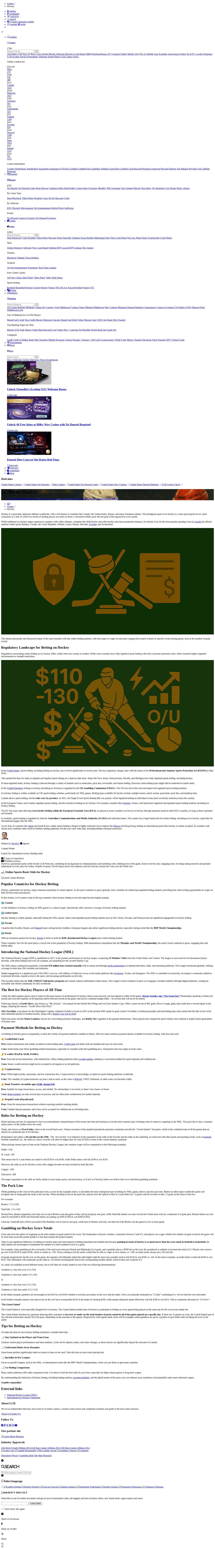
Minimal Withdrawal (94, 307)
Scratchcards (153, 238)
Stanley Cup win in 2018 (64, 1014)
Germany (126, 803)
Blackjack (16, 198)
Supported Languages (49, 169)
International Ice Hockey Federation (23, 1397)
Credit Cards (13, 340)
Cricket (36, 287)
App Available (160, 54)
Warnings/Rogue (101, 54)
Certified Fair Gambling (89, 169)
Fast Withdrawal (62, 307)
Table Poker (57, 277)
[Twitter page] (7, 1425)
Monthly (102, 188)
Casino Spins (82, 188)
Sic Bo (51, 198)
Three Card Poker (118, 238)
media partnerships (116, 965)
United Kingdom (15, 788)
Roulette (38, 198)
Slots (9, 198)
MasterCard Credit (15, 320)
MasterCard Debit (69, 320)
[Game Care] (8, 1450)
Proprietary (33, 268)
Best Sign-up (42, 188)
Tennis (86, 287)
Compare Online (119, 54)
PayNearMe (84, 330)
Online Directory (15, 248)
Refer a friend (183, 188)
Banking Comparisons (145, 307)
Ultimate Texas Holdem (83, 238)
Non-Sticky (146, 188)
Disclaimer (6, 1455)
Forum (13, 290)
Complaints (14, 470)
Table (48, 277)
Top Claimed (127, 188)
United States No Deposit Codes (83, 484)
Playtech (16, 208)
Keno (144, 238)
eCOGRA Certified (68, 169)
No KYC (190, 54)
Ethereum (47, 320)
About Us (5, 1414)
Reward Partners (168, 169)
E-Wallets (23, 340)
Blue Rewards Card (47, 330)
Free (13, 277)
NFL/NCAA (61, 287)
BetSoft (54, 208)
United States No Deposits (37, 484)
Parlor (30, 277)
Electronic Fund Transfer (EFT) (157, 340)
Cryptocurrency (107, 340)
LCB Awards (13, 56)
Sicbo (60, 238)
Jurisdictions (32, 169)
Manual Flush (198, 307)
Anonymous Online (177, 54)
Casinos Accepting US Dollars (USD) (173, 307)
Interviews (35, 360)
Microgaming (27, 208)
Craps (45, 198)
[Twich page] (10, 1425)
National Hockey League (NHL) (22, 1395)
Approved (155, 169)
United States (13, 770)
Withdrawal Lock (15, 310)
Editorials (17, 360)
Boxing (29, 287)
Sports (51, 56)
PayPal (94, 330)
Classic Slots (21, 277)
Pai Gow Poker (134, 238)
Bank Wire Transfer (116, 320)
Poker (57, 56)
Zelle (22, 330)
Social (23, 56)
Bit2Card (102, 330)
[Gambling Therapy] (67, 1450)
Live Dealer (43, 54)
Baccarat (59, 198)
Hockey (44, 287)
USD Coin (102, 320)
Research (47, 1455)
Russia (40, 938)
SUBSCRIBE (35, 1503)
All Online (14, 54)
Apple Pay (111, 330)
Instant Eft (48, 1084)
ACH (16, 330)
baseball (207, 1137)
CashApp (74, 330)
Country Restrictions (16, 169)
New (26, 54)
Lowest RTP (67, 248)
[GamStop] (82, 1450)
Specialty (67, 238)
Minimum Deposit (126, 307)
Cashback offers (56, 188)
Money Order (31, 330)
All (8, 268)
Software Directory (65, 54)
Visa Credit (30, 320)
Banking (13, 293)
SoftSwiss (69, 208)
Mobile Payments (56, 340)
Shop (11, 473)
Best (34, 54)
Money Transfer (134, 340)
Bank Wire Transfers (38, 340)
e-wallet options (85, 1059)
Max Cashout (111, 307)
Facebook (118, 973)
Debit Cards (120, 340)
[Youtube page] (16, 1425)
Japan (30, 826)
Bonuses (13, 174)
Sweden (93, 524)
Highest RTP (55, 248)
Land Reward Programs (139, 169)
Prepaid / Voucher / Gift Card (86, 340)
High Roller (69, 188)
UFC (92, 287)
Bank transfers (14, 1094)
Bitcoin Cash (90, 320)
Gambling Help (26, 1455)
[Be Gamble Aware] (47, 1450)
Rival (61, 208)
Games (12, 221)
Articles (25, 360)
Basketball (20, 287)
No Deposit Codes (26, 188)
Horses (51, 287)
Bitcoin (52, 54)
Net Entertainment (42, 208)
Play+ (66, 330)
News (12, 345)
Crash (66, 198)
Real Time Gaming (47, 268)
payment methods (81, 1377)
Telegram (43, 56)
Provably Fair (195, 169)
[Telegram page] (2, 1425)
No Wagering (158, 188)
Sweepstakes (32, 56)
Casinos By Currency (45, 307)
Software (27, 248)
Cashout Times (78, 307)
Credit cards (69, 1044)
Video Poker (27, 198)
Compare (78, 248)
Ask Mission (182, 169)
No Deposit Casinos (16, 218)
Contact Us (15, 1414)
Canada (197, 521)
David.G (15, 843)
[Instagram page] (13, 1425)
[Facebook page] (5, 1425)
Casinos (13, 37)
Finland (38, 928)
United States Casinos (11, 484)
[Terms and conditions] (26, 1450)
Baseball (11, 287)
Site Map (38, 1455)
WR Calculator (113, 188)
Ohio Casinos (58, 484)
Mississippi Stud (102, 238)
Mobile (133, 54)
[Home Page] (9, 504)
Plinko (169, 238)
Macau (117, 826)
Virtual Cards (178, 340)
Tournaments (16, 342)
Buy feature (88, 248)
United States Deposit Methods (144, 484)
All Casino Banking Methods (20, 307)
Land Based (82, 54)
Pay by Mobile (146, 54)
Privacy (15, 1455)
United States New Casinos (114, 484)
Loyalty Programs (204, 54)
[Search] (37, 51)
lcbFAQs (14, 468)
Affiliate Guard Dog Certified (114, 169)
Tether (81, 320)
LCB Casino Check (69, 56)
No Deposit (12, 188)
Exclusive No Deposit (36, 218)
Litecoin (56, 320)
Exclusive (92, 188)
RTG (9, 208)
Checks (68, 340)
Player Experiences (49, 360)
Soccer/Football (75, 287)
